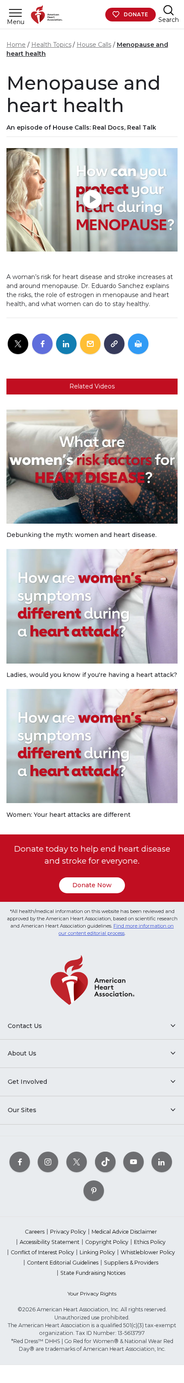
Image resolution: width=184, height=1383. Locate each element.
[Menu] (15, 12)
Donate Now (92, 885)
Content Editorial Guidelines (62, 1262)
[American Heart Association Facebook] (20, 1162)
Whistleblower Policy (148, 1252)
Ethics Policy (150, 1242)
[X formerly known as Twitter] (76, 1162)
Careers (35, 1231)
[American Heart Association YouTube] (133, 1162)
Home (16, 45)
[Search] (168, 10)
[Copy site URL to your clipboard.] (114, 344)
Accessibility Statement (50, 1242)
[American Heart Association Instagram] (48, 1162)
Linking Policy (97, 1252)
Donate (136, 14)
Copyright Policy (106, 1242)
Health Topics (51, 45)
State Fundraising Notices (92, 1273)
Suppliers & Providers (131, 1262)
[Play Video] (92, 200)
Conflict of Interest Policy (42, 1252)
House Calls (94, 45)
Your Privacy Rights (92, 1293)
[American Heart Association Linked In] (162, 1162)
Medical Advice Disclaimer (124, 1231)
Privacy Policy (68, 1231)
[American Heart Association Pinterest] (94, 1190)
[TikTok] (105, 1162)
